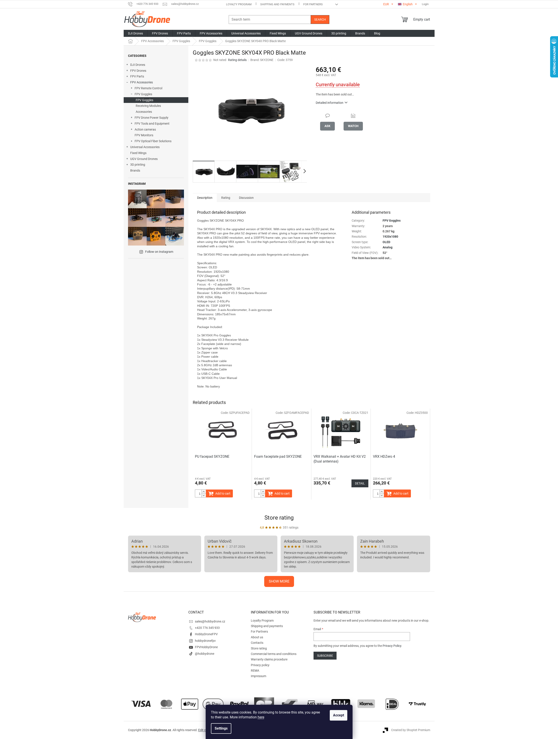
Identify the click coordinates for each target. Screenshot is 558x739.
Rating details (237, 60)
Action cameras (145, 129)
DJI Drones (137, 64)
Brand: (261, 60)
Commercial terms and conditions (273, 654)
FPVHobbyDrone (206, 647)
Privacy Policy (392, 646)
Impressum (258, 676)
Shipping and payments (277, 4)
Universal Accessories (145, 147)
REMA (255, 670)
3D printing (137, 164)
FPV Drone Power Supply (151, 117)
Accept (338, 715)
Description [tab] (204, 197)
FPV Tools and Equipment (152, 123)
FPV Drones (138, 70)
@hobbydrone (204, 653)
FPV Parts (137, 76)
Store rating (279, 517)
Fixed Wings (138, 153)
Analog (387, 247)
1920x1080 (390, 236)
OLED (386, 242)
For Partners (313, 4)
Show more (279, 581)
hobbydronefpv (205, 640)
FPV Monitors (144, 135)
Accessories (144, 111)
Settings (221, 728)
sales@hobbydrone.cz (210, 621)
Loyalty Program (238, 4)
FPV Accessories (141, 82)
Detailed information (329, 102)
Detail (360, 483)
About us (257, 637)
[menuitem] (135, 33)
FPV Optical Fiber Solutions (153, 141)
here (261, 717)
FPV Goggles (143, 94)
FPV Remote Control (148, 88)
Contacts (257, 642)
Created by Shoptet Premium (410, 730)
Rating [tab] (225, 197)
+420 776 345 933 (207, 628)
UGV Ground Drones (144, 159)
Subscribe (325, 655)
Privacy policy (260, 665)
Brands (135, 170)
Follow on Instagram (159, 251)
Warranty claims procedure (269, 659)
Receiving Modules (148, 106)
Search (320, 19)
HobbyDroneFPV (206, 634)
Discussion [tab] (246, 197)
